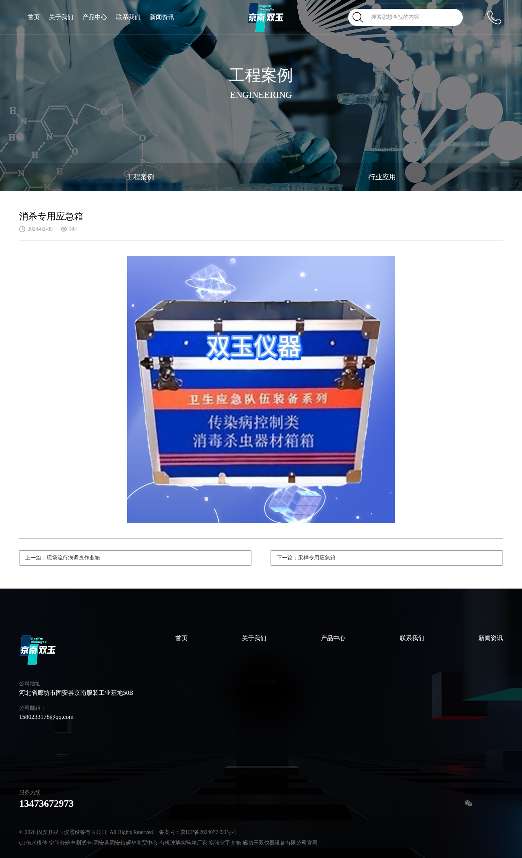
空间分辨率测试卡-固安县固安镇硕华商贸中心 (103, 843)
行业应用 (382, 177)
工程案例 (140, 177)
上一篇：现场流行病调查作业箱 (62, 558)
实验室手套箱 (225, 843)
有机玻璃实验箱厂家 (183, 843)
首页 (34, 17)
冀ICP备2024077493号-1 (208, 832)
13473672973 (46, 803)
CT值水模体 (33, 843)
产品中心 (95, 17)
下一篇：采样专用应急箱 (306, 558)
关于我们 (61, 17)
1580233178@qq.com (46, 717)
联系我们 (128, 17)
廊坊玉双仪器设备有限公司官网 (280, 843)
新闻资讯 (162, 17)
